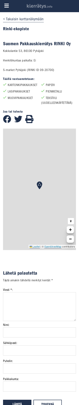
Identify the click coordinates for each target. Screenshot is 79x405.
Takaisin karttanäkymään (25, 19)
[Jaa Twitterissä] (19, 122)
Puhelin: (8, 361)
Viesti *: (8, 290)
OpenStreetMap (52, 246)
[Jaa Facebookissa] (8, 122)
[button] (39, 185)
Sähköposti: (10, 343)
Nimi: (6, 325)
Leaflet (36, 246)
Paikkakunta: (11, 379)
